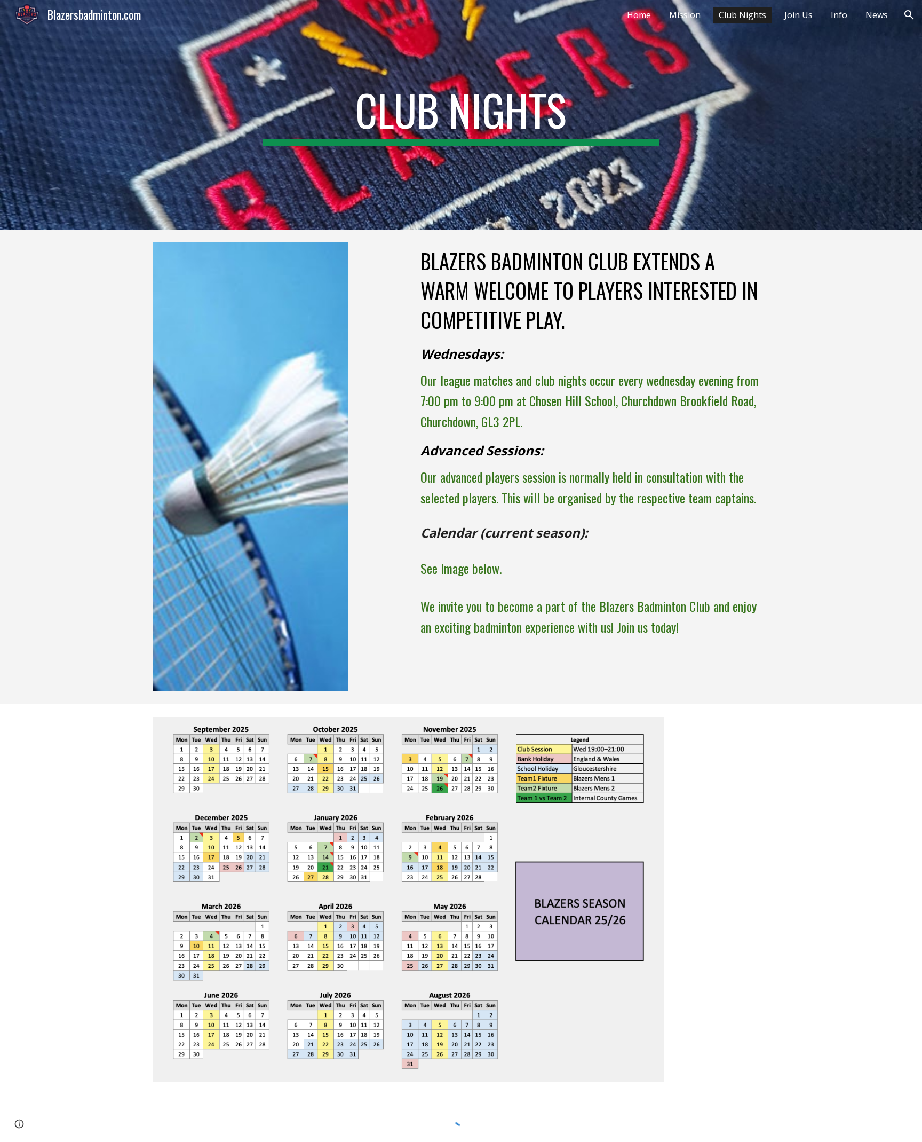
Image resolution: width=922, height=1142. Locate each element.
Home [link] (639, 15)
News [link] (876, 15)
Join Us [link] (798, 15)
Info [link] (839, 15)
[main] (461, 115)
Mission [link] (685, 15)
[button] (909, 15)
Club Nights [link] (742, 15)
